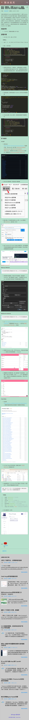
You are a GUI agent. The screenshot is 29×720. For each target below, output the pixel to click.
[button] (27, 7)
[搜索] (27, 3)
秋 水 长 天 (9, 2)
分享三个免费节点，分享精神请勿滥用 (11, 560)
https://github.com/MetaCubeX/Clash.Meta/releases (15, 403)
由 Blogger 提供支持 (15, 714)
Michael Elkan (18, 717)
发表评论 (4, 551)
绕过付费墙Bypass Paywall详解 (9, 697)
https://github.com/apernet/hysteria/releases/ (14, 145)
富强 (5, 543)
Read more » (24, 572)
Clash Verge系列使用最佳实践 (9, 576)
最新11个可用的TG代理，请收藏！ (10, 610)
